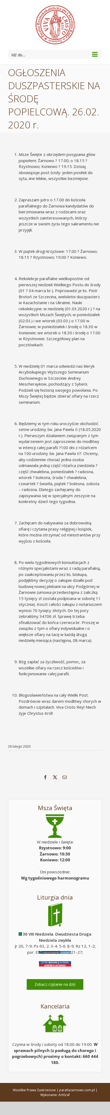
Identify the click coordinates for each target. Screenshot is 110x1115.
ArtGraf (64, 1095)
